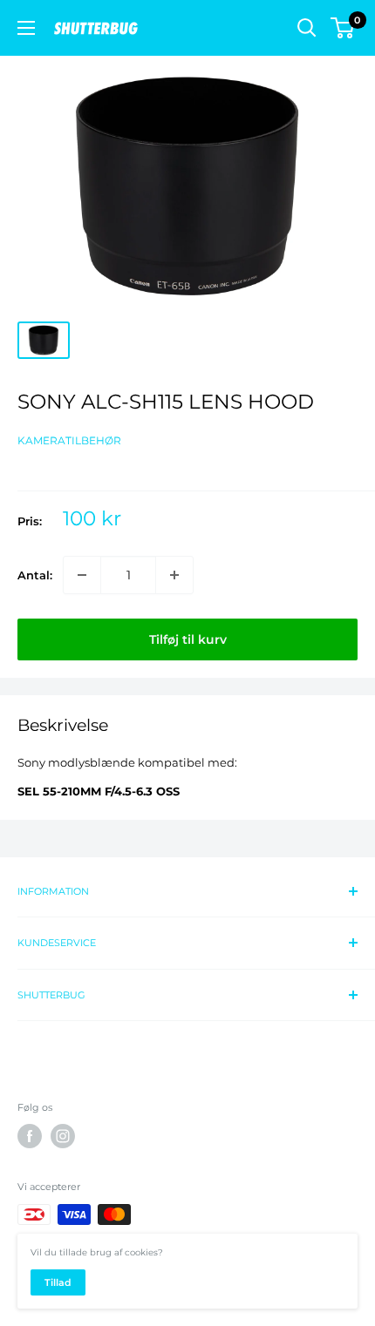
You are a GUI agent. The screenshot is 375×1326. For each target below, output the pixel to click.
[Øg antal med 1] (174, 575)
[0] (343, 27)
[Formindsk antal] (82, 575)
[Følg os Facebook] (29, 1136)
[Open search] (307, 27)
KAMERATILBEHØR (69, 440)
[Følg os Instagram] (63, 1136)
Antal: (34, 575)
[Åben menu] (26, 28)
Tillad (58, 1282)
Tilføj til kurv (188, 639)
